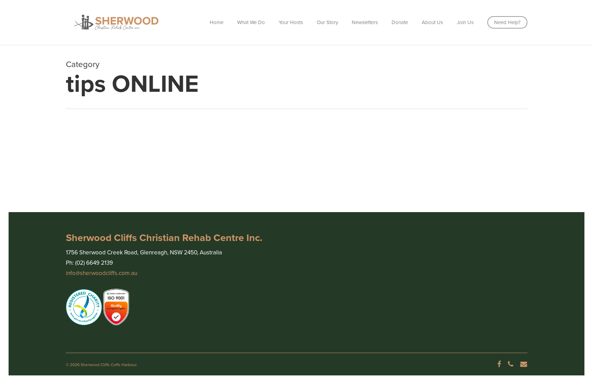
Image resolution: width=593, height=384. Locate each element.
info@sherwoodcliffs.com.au (101, 273)
